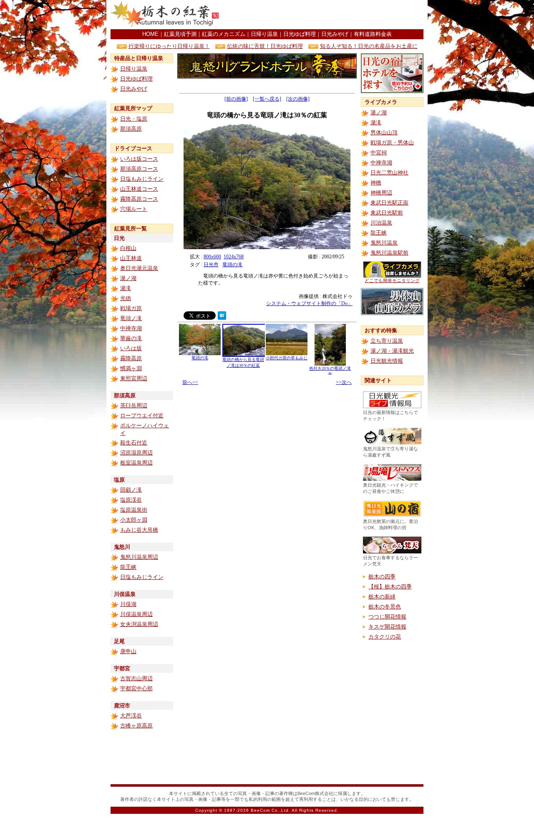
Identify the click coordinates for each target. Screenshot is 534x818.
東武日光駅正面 (389, 202)
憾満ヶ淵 (131, 368)
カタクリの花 (384, 637)
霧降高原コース (139, 199)
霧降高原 (131, 358)
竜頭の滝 (232, 265)
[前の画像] (236, 99)
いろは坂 (131, 348)
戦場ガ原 (131, 308)
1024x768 (234, 257)
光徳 (125, 298)
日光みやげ (334, 34)
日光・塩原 (133, 119)
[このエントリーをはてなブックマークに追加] (222, 317)
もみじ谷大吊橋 (139, 530)
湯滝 (125, 288)
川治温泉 (381, 223)
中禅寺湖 (131, 328)
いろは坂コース (139, 159)
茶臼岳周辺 (133, 405)
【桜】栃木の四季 (390, 586)
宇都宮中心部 (136, 688)
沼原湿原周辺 (136, 452)
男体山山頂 (384, 132)
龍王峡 (128, 567)
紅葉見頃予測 (180, 34)
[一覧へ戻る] (267, 99)
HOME (150, 34)
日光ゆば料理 (299, 34)
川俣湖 (128, 604)
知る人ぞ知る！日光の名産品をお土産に (369, 46)
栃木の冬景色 (384, 606)
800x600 (212, 257)
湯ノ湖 (128, 278)
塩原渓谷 (131, 500)
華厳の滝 (131, 338)
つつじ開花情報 (387, 617)
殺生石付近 (133, 442)
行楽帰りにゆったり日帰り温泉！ (169, 46)
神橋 (375, 182)
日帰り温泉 (264, 34)
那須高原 (131, 129)
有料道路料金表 (373, 34)
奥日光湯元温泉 (139, 268)
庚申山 (128, 651)
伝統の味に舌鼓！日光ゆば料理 (265, 46)
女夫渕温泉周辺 (139, 624)
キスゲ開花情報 (387, 627)
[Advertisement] (325, 14)
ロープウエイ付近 (142, 415)
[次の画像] (298, 99)
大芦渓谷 (131, 715)
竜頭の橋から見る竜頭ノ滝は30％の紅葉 (243, 362)
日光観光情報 (386, 361)
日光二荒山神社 (389, 172)
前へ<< (190, 382)
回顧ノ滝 (131, 490)
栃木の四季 (381, 576)
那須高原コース (139, 169)
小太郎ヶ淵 (133, 520)
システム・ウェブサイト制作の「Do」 (309, 303)
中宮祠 (378, 152)
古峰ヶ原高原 (136, 725)
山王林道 (131, 258)
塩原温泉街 (133, 510)
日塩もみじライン (142, 179)
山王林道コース (139, 189)
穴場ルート (133, 209)
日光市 (211, 265)
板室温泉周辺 (136, 462)
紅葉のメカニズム (223, 34)
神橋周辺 (381, 192)
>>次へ (344, 382)
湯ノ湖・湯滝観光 (392, 351)
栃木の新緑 (381, 596)
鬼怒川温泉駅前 (389, 253)
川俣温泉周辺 (136, 614)
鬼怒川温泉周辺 (139, 557)
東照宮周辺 (133, 378)
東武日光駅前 (386, 213)
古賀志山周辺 (136, 678)
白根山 (128, 248)
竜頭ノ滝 (131, 318)
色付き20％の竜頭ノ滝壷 (330, 371)
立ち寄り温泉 (386, 341)
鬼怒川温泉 (384, 243)
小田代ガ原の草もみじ (286, 358)
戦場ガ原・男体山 (392, 142)
